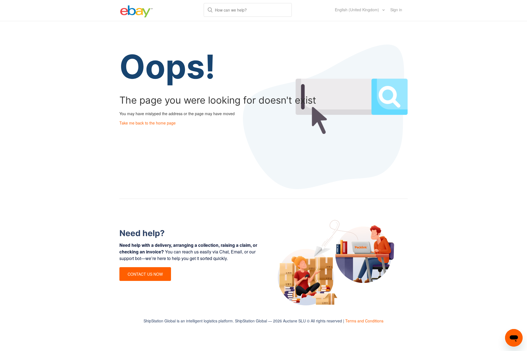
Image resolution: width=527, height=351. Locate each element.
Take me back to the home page (147, 123)
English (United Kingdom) (357, 9)
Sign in (396, 9)
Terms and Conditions (364, 321)
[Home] (136, 10)
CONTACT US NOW (145, 274)
